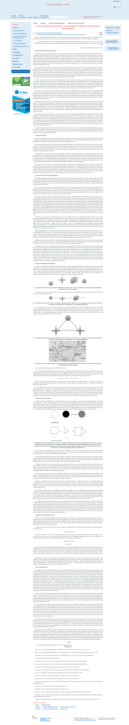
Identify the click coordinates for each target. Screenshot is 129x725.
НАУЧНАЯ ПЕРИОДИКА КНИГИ (58, 4)
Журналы (16, 27)
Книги (15, 49)
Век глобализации (17, 40)
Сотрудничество (18, 55)
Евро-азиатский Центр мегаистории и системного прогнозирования (92, 17)
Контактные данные (45, 718)
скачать (101, 34)
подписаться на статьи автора (54, 32)
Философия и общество (19, 30)
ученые (30, 17)
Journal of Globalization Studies (20, 46)
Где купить (16, 58)
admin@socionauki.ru (91, 720)
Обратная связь (18, 64)
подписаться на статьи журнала (77, 34)
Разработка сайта (102, 719)
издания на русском (14, 16)
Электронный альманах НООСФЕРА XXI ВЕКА (112, 41)
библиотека (36, 17)
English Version (117, 1)
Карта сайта (43, 719)
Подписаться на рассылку (21, 71)
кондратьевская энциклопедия (45, 16)
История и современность (19, 33)
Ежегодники (16, 52)
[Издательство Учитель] (21, 85)
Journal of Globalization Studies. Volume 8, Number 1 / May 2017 (52, 34)
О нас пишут (17, 67)
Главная (15, 24)
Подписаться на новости (112, 32)
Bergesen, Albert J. (41, 32)
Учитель (113, 718)
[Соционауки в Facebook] (117, 7)
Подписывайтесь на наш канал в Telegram (113, 48)
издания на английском (22, 16)
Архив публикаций (45, 720)
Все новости (109, 30)
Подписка (16, 61)
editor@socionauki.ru (81, 720)
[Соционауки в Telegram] (115, 7)
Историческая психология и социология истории (20, 36)
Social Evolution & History (19, 43)
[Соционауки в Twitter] (120, 7)
